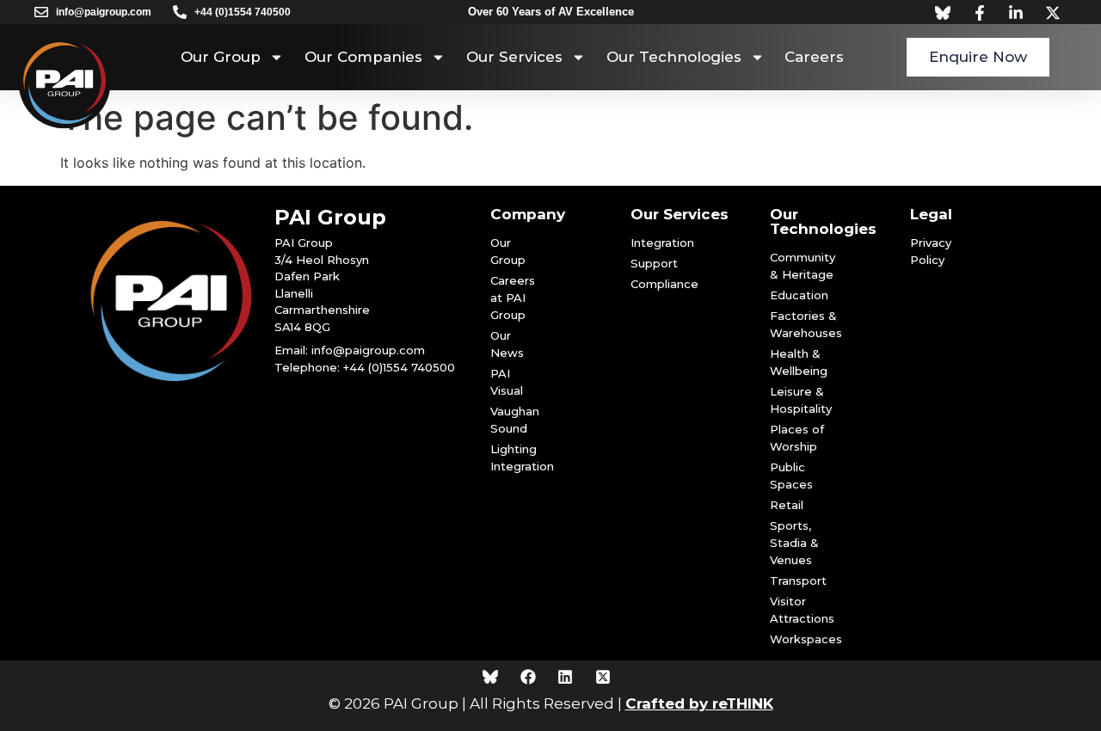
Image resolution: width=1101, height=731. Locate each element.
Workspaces (802, 639)
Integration (649, 242)
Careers (814, 56)
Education (799, 295)
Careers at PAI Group (512, 297)
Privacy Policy (930, 251)
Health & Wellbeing (798, 362)
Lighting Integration (517, 457)
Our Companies (363, 56)
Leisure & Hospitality (801, 399)
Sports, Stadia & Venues (794, 543)
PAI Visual (506, 381)
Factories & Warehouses (802, 324)
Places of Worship (797, 437)
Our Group (221, 56)
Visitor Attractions (802, 609)
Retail (786, 505)
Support (649, 263)
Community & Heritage (802, 265)
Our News (507, 344)
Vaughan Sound (514, 419)
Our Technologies (673, 56)
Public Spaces (791, 475)
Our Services (514, 56)
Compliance (649, 284)
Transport (798, 580)
